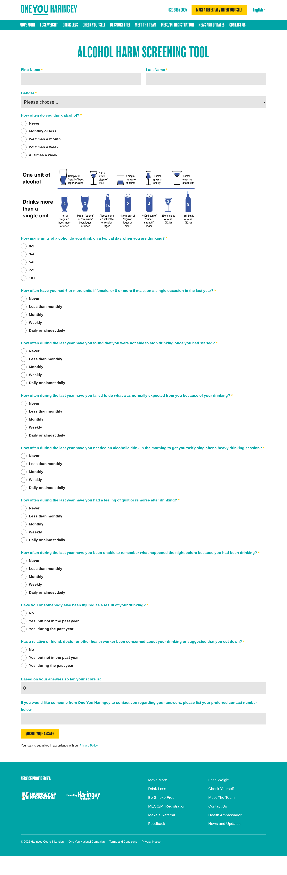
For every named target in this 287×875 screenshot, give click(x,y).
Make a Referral (161, 815)
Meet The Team (145, 24)
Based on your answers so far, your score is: (61, 679)
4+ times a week (43, 155)
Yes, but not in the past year (54, 621)
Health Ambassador (225, 815)
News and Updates (212, 24)
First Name (32, 70)
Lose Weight (49, 24)
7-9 (31, 270)
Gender (29, 93)
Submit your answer (40, 733)
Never (34, 123)
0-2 (31, 246)
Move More (27, 24)
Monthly (36, 315)
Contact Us (237, 24)
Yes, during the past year (51, 629)
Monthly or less (42, 131)
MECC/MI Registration (177, 24)
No (31, 613)
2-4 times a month (45, 139)
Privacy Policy (88, 745)
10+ (32, 278)
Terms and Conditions (123, 841)
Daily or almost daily (47, 330)
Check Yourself (221, 789)
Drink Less (70, 24)
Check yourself (94, 24)
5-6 (31, 262)
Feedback (156, 824)
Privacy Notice (151, 841)
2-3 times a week (44, 147)
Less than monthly (45, 307)
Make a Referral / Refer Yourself (219, 9)
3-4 (31, 254)
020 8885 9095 (177, 9)
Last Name (156, 70)
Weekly (35, 323)
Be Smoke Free (120, 24)
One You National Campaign (87, 841)
